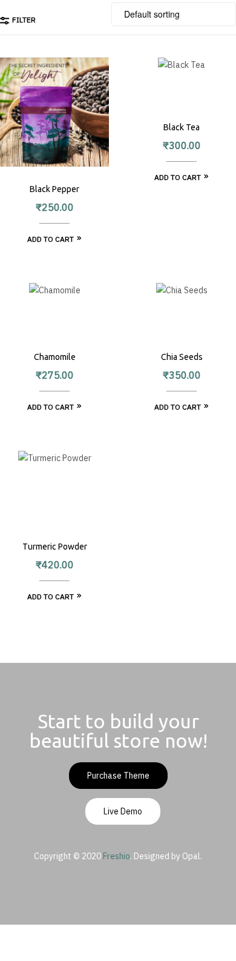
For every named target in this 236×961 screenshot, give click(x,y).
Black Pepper (54, 189)
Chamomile (55, 357)
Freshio (116, 856)
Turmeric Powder (54, 546)
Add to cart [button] (50, 239)
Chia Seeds (182, 357)
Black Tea (181, 127)
